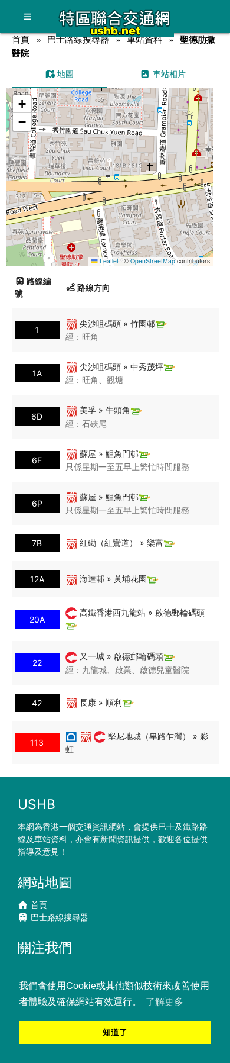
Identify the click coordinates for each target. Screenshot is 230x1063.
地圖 (64, 74)
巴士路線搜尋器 (78, 39)
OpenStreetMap (152, 260)
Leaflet (108, 260)
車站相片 (168, 74)
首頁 (20, 39)
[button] (110, 165)
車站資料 (144, 39)
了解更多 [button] (164, 1002)
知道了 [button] (115, 1032)
